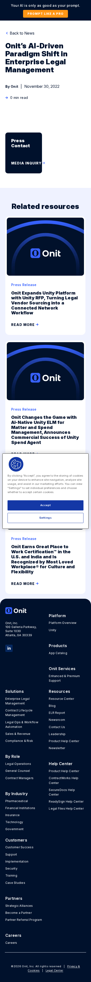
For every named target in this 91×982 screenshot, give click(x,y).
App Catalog (58, 653)
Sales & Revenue (18, 734)
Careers (11, 943)
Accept (45, 505)
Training (11, 875)
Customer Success (19, 847)
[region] (45, 491)
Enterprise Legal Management (17, 701)
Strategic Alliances (19, 906)
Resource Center (61, 699)
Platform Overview (62, 623)
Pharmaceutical (16, 801)
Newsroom (57, 720)
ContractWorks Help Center (63, 780)
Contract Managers (19, 778)
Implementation (16, 861)
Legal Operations (18, 764)
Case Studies (15, 883)
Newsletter (57, 748)
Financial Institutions (20, 808)
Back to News (21, 33)
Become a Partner (18, 913)
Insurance (12, 815)
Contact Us (57, 727)
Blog (52, 706)
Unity (52, 630)
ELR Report (57, 713)
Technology (14, 822)
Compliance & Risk (19, 741)
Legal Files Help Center (66, 808)
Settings (45, 517)
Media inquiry (26, 163)
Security (11, 868)
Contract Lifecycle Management (19, 713)
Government (14, 829)
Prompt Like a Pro (45, 13)
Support (11, 854)
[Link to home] (23, 610)
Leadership (57, 734)
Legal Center (54, 970)
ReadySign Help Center (66, 801)
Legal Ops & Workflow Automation (21, 724)
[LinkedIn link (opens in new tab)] (9, 647)
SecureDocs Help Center (62, 792)
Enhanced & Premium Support (64, 678)
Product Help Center (64, 741)
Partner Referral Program (23, 920)
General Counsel (17, 771)
